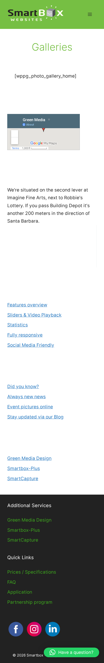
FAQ (11, 582)
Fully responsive (25, 335)
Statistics (17, 325)
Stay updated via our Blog (35, 417)
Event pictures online (30, 407)
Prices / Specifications (31, 572)
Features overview (27, 305)
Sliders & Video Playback (34, 315)
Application (19, 592)
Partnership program (29, 602)
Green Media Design (29, 458)
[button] (71, 652)
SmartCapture (22, 478)
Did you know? (23, 386)
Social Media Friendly (30, 345)
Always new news (26, 396)
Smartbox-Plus (23, 468)
